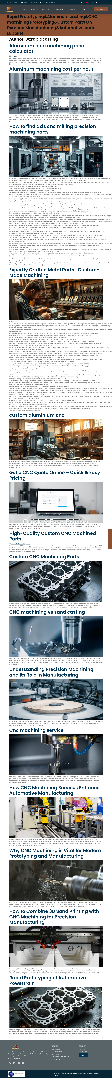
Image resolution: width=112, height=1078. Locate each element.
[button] (93, 2)
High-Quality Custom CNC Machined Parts (52, 536)
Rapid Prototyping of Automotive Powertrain (47, 980)
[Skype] (10, 1063)
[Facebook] (19, 1063)
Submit (84, 1055)
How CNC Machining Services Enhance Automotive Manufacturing (54, 790)
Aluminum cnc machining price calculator (46, 48)
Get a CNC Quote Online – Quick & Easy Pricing (54, 475)
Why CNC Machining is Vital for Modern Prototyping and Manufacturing (55, 853)
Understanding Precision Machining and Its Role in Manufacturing (51, 672)
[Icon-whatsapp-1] (14, 1063)
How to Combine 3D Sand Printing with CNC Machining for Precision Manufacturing (54, 917)
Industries (59, 9)
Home (25, 9)
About (83, 9)
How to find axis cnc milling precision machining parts (52, 129)
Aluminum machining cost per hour (51, 69)
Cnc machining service (36, 730)
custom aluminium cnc (36, 415)
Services (33, 9)
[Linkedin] (23, 1063)
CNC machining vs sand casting (47, 612)
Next (100, 1037)
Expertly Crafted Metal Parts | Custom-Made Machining (54, 272)
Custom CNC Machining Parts (44, 556)
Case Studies (46, 9)
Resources (71, 9)
